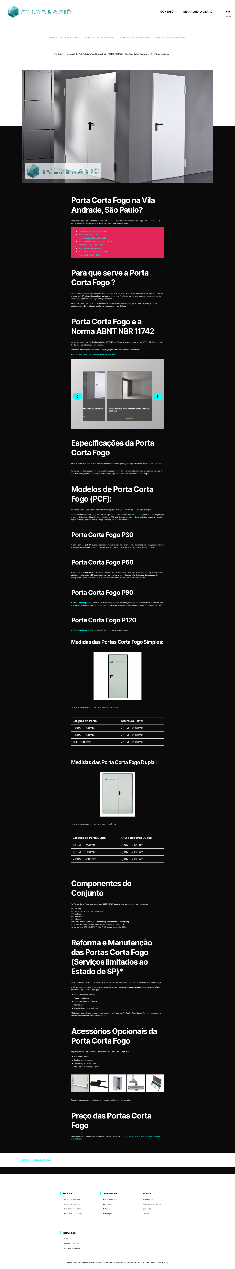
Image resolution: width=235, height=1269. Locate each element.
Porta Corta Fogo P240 (72, 1209)
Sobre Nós (147, 1209)
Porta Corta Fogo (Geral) (73, 1214)
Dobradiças (107, 1214)
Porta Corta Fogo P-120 (83, 630)
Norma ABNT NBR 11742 (88, 234)
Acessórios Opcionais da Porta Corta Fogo (96, 241)
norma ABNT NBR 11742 (154, 463)
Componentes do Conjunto (89, 248)
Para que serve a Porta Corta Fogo (92, 231)
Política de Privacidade (72, 1248)
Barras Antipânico (110, 1199)
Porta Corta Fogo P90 (170, 37)
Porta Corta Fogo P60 (135, 37)
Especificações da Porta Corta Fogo (93, 238)
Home (66, 1239)
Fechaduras (107, 1204)
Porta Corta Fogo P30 (100, 37)
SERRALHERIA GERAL (197, 11)
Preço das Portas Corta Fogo (90, 255)
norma (134, 514)
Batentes (106, 1209)
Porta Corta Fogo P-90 (82, 603)
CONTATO (167, 11)
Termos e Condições (71, 1243)
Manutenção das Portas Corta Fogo (93, 251)
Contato (146, 1214)
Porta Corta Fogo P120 (65, 37)
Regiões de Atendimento (152, 1204)
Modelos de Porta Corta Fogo (90, 245)
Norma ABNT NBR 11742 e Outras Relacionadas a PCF (95, 354)
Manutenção (147, 1199)
